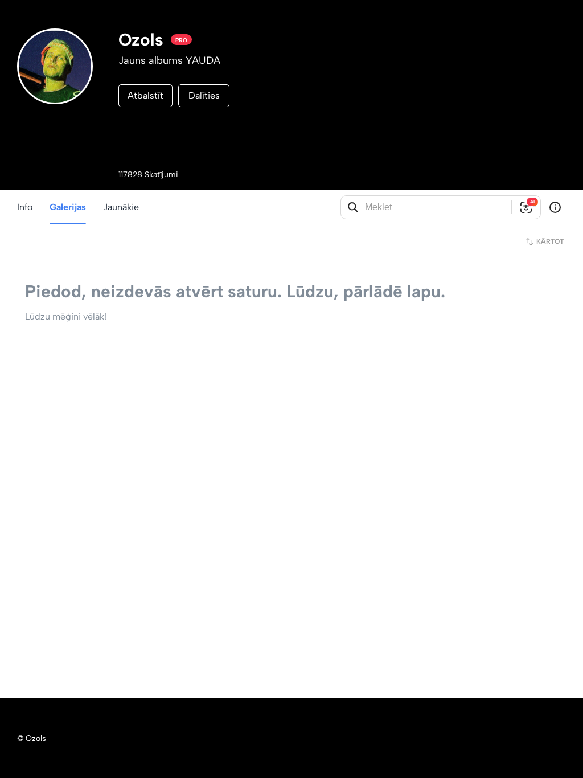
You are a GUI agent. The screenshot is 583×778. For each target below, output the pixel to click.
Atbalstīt (145, 95)
